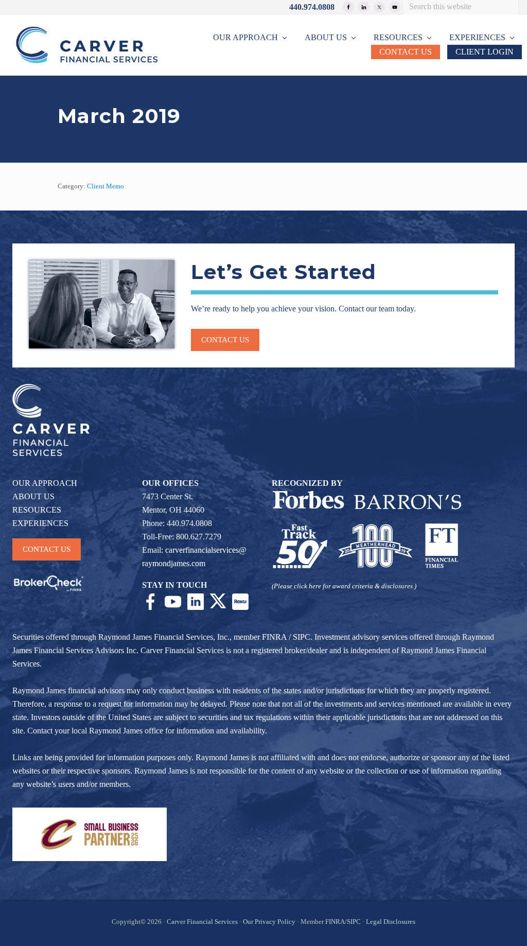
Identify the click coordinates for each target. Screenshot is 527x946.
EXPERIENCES (40, 523)
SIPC (301, 637)
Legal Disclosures (390, 921)
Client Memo (105, 186)
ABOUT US (33, 496)
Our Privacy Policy (269, 921)
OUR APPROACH (44, 483)
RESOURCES (36, 509)
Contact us (225, 340)
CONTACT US (47, 549)
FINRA (274, 637)
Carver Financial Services (203, 921)
